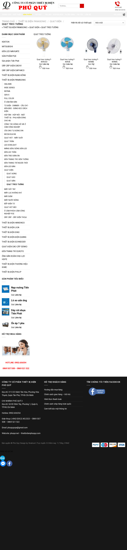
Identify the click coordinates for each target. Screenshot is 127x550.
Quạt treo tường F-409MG (114, 60)
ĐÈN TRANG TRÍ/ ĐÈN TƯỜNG (16, 159)
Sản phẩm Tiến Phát (10, 61)
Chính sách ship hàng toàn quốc (57, 404)
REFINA (7, 91)
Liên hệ (88, 14)
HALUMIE (8, 84)
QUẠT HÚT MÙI (10, 207)
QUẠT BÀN (11, 181)
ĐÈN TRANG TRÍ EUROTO (13, 251)
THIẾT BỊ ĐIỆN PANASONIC (32, 21)
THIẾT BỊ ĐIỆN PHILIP (11, 272)
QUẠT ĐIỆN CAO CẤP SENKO (14, 246)
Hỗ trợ (38, 14)
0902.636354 (14, 413)
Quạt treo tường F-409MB (91, 60)
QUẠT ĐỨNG (12, 174)
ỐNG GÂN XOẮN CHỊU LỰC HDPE (13, 257)
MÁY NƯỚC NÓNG (11, 200)
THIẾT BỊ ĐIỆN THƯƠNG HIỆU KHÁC (15, 265)
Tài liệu (48, 14)
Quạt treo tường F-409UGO (44, 60)
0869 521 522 (13, 422)
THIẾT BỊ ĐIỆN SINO (10, 232)
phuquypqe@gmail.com (17, 427)
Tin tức (80, 14)
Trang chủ (6, 14)
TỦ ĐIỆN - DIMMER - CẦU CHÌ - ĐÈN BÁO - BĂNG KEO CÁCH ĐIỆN (16, 108)
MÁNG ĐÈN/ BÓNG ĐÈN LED (15, 149)
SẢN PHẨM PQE (9, 56)
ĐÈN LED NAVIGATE (10, 51)
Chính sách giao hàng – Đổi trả (57, 394)
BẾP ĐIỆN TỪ (9, 204)
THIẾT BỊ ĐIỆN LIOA (10, 227)
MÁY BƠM (8, 196)
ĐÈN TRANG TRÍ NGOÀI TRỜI (16, 163)
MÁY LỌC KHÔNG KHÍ (13, 193)
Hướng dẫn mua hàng (53, 389)
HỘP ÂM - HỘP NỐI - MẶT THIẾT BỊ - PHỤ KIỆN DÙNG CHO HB (15, 118)
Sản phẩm (27, 14)
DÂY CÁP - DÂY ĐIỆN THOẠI (15, 217)
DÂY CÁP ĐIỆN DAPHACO (13, 70)
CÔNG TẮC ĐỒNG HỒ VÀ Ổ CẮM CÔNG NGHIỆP (15, 125)
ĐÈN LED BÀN (9, 166)
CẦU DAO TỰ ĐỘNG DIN (13, 131)
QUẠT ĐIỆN (56, 21)
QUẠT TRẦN (9, 141)
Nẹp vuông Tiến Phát (20, 289)
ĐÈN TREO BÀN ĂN (12, 156)
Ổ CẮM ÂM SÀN (10, 102)
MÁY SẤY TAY (10, 189)
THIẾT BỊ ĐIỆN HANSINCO (13, 223)
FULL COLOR (9, 98)
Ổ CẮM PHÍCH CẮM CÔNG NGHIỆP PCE (14, 212)
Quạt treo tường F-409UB (67, 60)
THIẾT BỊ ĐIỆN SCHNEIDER (14, 242)
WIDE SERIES (9, 88)
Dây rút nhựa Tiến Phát (18, 312)
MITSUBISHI (7, 46)
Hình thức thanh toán (53, 399)
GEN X (6, 95)
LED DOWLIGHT (10, 145)
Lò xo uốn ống (19, 300)
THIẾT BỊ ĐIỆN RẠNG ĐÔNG (14, 75)
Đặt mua (45, 68)
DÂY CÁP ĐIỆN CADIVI (12, 66)
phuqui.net (14, 433)
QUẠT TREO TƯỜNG (15, 184)
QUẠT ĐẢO (11, 177)
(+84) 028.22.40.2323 (20, 419)
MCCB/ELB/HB (10, 134)
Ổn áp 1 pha (17, 323)
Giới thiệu (17, 14)
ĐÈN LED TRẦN (10, 152)
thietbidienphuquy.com (30, 433)
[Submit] (82, 6)
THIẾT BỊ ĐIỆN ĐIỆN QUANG (14, 237)
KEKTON (5, 42)
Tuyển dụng (70, 14)
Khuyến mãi (58, 14)
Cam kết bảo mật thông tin (55, 409)
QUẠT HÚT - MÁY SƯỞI (13, 138)
